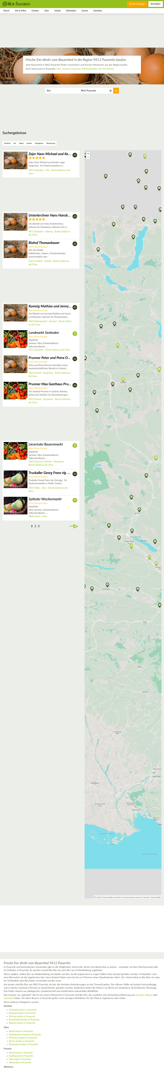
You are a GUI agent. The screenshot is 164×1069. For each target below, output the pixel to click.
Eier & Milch (20, 11)
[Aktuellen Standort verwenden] (110, 90)
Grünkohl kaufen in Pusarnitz (23, 1010)
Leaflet (98, 897)
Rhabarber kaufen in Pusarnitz (23, 1044)
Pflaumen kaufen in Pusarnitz (23, 1038)
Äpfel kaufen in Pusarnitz (21, 1031)
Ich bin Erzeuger (137, 4)
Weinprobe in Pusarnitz (20, 1062)
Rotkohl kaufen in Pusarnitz (22, 1023)
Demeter (139, 995)
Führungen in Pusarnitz (20, 1059)
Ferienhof (75, 69)
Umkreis (7, 143)
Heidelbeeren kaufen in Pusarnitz (25, 1035)
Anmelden (156, 4)
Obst (46, 11)
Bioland (148, 995)
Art (15, 143)
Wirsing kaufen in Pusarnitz (22, 1016)
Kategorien (39, 143)
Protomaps (145, 897)
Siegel (21, 143)
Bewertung (51, 143)
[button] (109, 525)
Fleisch (6, 11)
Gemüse (35, 11)
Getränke (97, 11)
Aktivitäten (71, 11)
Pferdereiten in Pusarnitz (21, 1053)
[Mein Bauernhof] (20, 4)
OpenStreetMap (156, 897)
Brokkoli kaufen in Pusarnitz (22, 1013)
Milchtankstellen (90, 69)
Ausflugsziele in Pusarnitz (21, 1056)
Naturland (9, 998)
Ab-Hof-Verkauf (106, 69)
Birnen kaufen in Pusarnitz (21, 1041)
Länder (29, 143)
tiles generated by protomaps (132, 897)
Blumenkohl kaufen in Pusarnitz (24, 1020)
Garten (85, 11)
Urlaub (57, 11)
